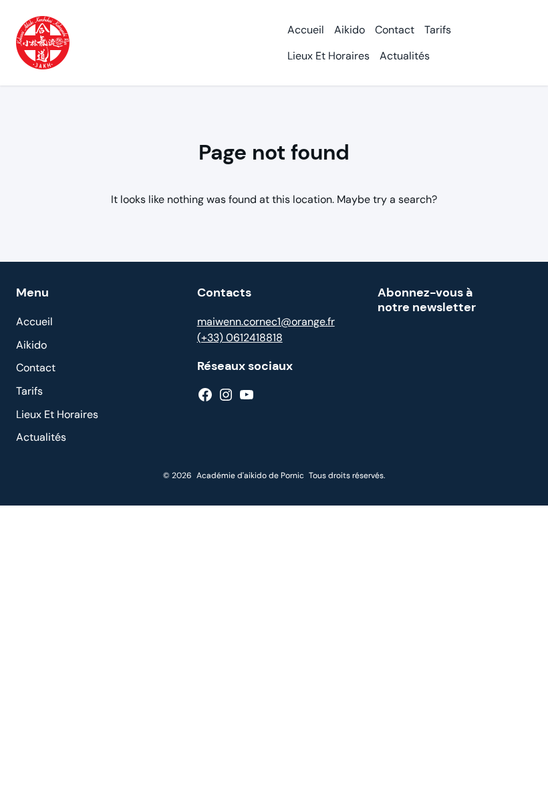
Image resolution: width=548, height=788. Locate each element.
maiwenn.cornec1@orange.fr (266, 322)
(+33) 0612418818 (240, 338)
